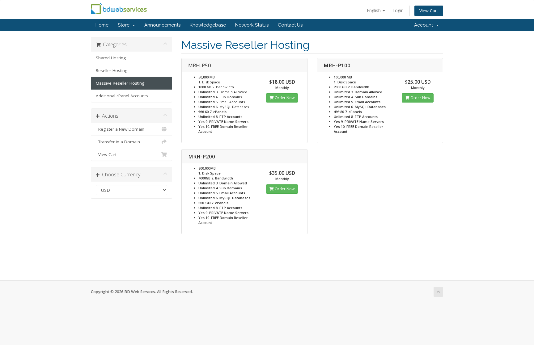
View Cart (428, 11)
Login (398, 10)
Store (125, 25)
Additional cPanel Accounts (122, 96)
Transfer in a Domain (118, 142)
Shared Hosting (111, 58)
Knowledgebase (208, 25)
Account (424, 25)
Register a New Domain (120, 129)
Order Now (284, 97)
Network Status (252, 25)
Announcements (162, 25)
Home (101, 25)
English (374, 10)
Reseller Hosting (111, 70)
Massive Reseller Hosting (120, 83)
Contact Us (290, 25)
